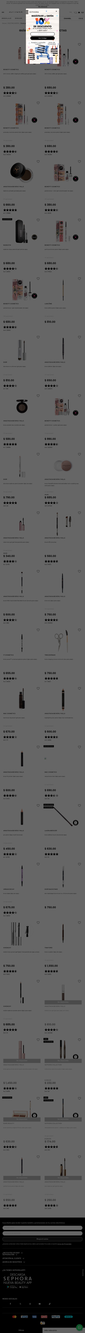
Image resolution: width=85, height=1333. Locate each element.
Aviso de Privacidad (52, 43)
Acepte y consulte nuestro (43, 43)
